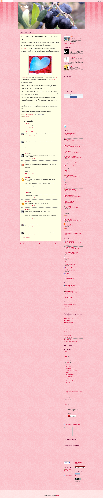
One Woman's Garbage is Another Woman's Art (74, 391)
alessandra (27, 201)
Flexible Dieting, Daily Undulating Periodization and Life (72, 293)
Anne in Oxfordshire (29, 223)
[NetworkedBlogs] (73, 95)
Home (40, 244)
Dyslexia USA (66, 306)
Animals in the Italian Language (71, 162)
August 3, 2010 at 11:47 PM (30, 135)
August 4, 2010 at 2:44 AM (30, 158)
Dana (26, 231)
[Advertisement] (70, 454)
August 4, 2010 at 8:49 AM (30, 205)
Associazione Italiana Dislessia (70, 304)
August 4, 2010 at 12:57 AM (30, 149)
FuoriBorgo (67, 184)
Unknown (27, 177)
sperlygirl (27, 124)
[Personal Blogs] (77, 474)
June (67, 397)
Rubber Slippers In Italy (70, 224)
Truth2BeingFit (68, 297)
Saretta (26, 209)
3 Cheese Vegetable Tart (69, 212)
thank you (67, 186)
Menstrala (53, 79)
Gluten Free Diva (68, 257)
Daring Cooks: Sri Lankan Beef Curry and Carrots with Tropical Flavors (73, 269)
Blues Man (68, 364)
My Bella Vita (68, 139)
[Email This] (38, 114)
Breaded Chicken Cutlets (68, 318)
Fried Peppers (66, 326)
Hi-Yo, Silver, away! (69, 225)
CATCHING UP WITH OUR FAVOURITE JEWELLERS (73, 147)
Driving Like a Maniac (70, 189)
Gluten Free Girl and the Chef (71, 252)
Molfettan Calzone (67, 328)
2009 (66, 402)
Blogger (57, 495)
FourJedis (27, 153)
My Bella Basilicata (69, 202)
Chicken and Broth (67, 320)
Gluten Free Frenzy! (69, 278)
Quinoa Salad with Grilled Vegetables (72, 248)
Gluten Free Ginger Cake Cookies (71, 274)
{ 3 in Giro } (67, 180)
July (67, 395)
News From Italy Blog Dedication (71, 207)
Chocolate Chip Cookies (68, 322)
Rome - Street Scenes (70, 382)
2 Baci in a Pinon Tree (69, 201)
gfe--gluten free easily (69, 241)
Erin (25, 162)
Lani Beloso (23, 48)
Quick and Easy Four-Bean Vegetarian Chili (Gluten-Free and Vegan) (73, 243)
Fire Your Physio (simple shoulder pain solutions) (72, 287)
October (68, 360)
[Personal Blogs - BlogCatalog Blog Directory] (68, 472)
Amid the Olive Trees (38, 6)
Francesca (27, 192)
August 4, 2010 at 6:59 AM (30, 197)
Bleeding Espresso (69, 175)
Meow (67, 372)
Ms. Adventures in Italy (70, 165)
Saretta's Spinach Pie (68, 337)
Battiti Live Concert (70, 374)
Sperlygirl (67, 170)
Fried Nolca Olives (67, 324)
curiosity (27, 116)
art (25, 116)
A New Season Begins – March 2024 (72, 152)
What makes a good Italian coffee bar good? (73, 157)
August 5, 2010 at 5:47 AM (30, 234)
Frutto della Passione (69, 211)
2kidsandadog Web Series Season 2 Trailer (73, 220)
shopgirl (26, 140)
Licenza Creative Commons (78, 484)
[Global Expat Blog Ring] (80, 468)
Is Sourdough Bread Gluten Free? (71, 253)
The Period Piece (36, 53)
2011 (66, 354)
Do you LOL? (72, 50)
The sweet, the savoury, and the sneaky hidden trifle (72, 191)
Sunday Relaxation (70, 368)
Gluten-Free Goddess (69, 247)
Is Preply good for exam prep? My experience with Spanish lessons (71, 135)
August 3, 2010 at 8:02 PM (30, 127)
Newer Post (23, 244)
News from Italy (68, 206)
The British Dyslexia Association (70, 310)
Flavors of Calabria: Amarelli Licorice (72, 176)
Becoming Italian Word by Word (72, 161)
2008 (66, 404)
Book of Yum (68, 262)
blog (57, 77)
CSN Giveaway (73, 57)
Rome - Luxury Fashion (70, 380)
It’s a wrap (67, 258)
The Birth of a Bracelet (70, 387)
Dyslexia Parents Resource (69, 308)
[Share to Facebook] (42, 114)
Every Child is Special (74, 66)
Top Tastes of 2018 (68, 166)
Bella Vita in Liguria (69, 215)
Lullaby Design (69, 376)
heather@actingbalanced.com (31, 132)
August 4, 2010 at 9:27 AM (30, 218)
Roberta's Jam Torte (67, 335)
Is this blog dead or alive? (70, 181)
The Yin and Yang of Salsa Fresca (70, 341)
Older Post (58, 244)
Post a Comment (26, 237)
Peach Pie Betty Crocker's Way (70, 330)
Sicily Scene (67, 145)
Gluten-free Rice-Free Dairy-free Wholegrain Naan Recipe (71, 263)
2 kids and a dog (68, 219)
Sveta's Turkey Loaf (67, 339)
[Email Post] (36, 114)
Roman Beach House (70, 378)
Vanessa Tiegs (24, 77)
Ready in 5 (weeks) (69, 291)
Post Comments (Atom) (29, 247)
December (68, 358)
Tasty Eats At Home (69, 268)
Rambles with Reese (69, 195)
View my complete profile (69, 43)
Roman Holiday (69, 385)
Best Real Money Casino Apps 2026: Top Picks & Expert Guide (73, 141)
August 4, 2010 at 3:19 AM (30, 173)
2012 (66, 351)
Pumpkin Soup (67, 333)
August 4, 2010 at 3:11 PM (30, 226)
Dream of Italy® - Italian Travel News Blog (73, 234)
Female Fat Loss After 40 (70, 285)
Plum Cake (66, 331)
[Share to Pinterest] (43, 114)
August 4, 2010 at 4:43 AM (30, 188)
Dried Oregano (69, 366)
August (68, 362)
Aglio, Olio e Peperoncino (70, 156)
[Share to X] (41, 114)
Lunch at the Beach (70, 389)
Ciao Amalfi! (68, 151)
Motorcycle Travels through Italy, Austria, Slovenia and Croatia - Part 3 (73, 197)
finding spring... (68, 171)
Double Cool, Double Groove (72, 370)
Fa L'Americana (68, 228)
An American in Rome (70, 133)
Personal (76, 475)
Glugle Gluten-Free (69, 273)
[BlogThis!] (39, 114)
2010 (66, 356)
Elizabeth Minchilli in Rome (71, 231)
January (68, 399)
